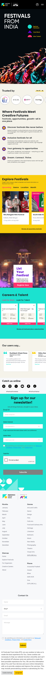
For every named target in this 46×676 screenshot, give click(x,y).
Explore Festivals (36, 27)
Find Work (36, 32)
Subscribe (23, 472)
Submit (23, 645)
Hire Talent (37, 36)
